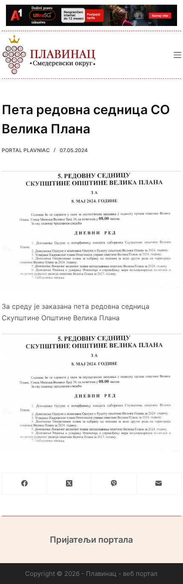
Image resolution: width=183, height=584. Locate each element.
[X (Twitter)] (69, 484)
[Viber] (114, 484)
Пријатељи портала (91, 540)
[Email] (159, 484)
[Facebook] (24, 484)
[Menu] (177, 55)
